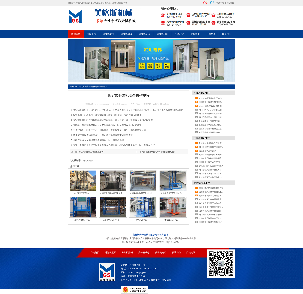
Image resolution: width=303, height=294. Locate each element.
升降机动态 (143, 252)
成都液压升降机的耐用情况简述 (212, 102)
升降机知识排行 (202, 93)
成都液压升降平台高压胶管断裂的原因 (215, 218)
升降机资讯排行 (202, 138)
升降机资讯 (144, 34)
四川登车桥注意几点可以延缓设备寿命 (215, 173)
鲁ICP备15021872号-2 (140, 280)
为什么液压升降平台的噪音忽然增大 (214, 203)
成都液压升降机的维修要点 (210, 158)
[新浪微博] (205, 4)
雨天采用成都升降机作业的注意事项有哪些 (217, 207)
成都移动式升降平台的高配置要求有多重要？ (218, 192)
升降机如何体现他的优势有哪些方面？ (215, 143)
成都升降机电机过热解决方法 (211, 188)
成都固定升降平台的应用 (209, 162)
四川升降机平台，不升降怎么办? (212, 117)
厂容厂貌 (179, 34)
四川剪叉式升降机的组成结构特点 (213, 147)
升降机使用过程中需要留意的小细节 (214, 199)
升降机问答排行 (202, 182)
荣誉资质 (195, 34)
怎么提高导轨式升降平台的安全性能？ (159, 152)
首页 (81, 86)
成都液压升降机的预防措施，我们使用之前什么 (219, 222)
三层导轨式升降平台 (111, 220)
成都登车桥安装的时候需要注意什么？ (215, 196)
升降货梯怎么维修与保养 (209, 121)
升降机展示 (110, 252)
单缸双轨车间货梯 (81, 193)
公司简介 (210, 34)
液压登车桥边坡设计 (207, 151)
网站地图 (230, 3)
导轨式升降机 (141, 220)
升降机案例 (108, 34)
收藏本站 (220, 3)
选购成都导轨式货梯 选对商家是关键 (214, 125)
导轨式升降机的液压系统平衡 (91, 152)
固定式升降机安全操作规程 (96, 86)
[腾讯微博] (211, 4)
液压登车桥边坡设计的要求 (210, 106)
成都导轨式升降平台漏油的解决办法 (214, 211)
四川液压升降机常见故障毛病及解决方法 (216, 113)
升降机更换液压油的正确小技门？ (213, 98)
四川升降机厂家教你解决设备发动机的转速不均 (219, 110)
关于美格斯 (160, 252)
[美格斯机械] (151, 28)
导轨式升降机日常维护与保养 (211, 166)
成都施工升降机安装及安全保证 (212, 154)
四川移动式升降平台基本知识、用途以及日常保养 (220, 170)
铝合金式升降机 (171, 220)
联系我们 (226, 34)
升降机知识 (126, 34)
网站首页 (75, 34)
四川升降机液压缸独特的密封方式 (213, 214)
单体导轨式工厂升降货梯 (171, 193)
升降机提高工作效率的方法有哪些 (213, 177)
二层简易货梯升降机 (81, 220)
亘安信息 (166, 280)
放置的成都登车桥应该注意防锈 (212, 129)
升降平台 (91, 34)
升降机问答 (162, 34)
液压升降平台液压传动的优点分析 (213, 132)
